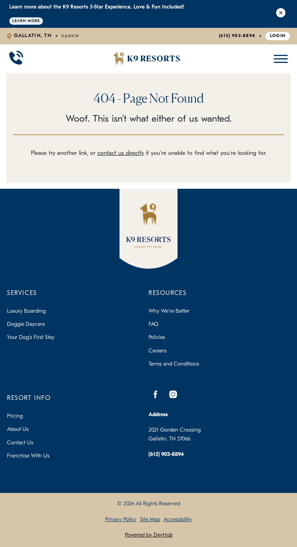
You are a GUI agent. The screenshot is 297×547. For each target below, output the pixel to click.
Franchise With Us (28, 456)
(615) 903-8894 (237, 36)
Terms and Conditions (173, 364)
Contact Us (20, 443)
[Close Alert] (281, 14)
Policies (156, 337)
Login (278, 36)
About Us (18, 429)
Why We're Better (168, 311)
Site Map (150, 520)
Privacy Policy (121, 520)
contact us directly (120, 153)
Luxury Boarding (26, 311)
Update (70, 36)
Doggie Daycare (26, 324)
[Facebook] (155, 394)
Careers (157, 351)
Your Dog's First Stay (31, 337)
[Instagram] (173, 394)
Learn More (26, 21)
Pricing (15, 416)
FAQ (153, 324)
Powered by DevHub (148, 535)
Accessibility (178, 520)
